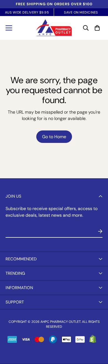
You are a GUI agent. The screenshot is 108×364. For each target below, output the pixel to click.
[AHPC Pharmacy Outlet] (54, 28)
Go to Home (54, 137)
